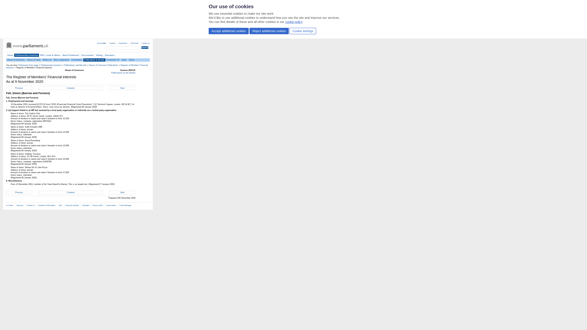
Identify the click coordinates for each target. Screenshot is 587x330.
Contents (71, 88)
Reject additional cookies (269, 31)
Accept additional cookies (229, 31)
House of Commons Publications (103, 65)
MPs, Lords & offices (50, 55)
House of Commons (16, 60)
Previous (19, 88)
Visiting (99, 55)
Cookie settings (302, 31)
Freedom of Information (46, 205)
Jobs (60, 205)
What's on (47, 60)
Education (109, 55)
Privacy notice (97, 205)
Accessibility (101, 43)
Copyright (85, 205)
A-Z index (9, 205)
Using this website (72, 205)
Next (122, 88)
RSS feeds (134, 43)
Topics (132, 60)
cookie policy (293, 22)
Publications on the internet (123, 73)
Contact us (146, 43)
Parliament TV (113, 60)
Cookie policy (111, 205)
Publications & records (94, 60)
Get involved (87, 55)
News (124, 60)
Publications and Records (75, 65)
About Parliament (70, 55)
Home (10, 55)
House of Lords (34, 60)
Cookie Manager (125, 205)
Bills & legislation (61, 60)
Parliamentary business (26, 55)
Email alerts (123, 43)
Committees (76, 60)
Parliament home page (28, 65)
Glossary (20, 205)
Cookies (112, 43)
